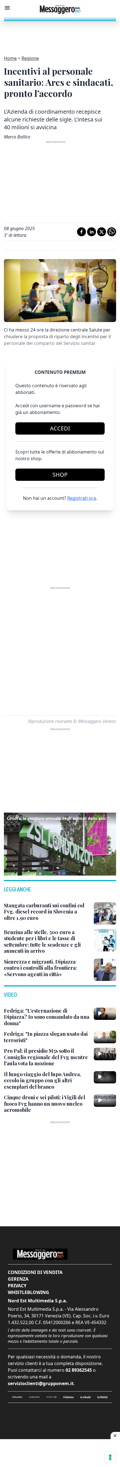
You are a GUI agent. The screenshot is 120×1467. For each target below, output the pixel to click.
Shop (60, 474)
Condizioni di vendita (35, 1272)
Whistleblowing (28, 1292)
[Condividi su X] (101, 231)
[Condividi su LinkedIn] (91, 231)
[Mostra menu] (7, 7)
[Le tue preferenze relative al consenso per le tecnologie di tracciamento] (110, 1457)
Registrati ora (81, 498)
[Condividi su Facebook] (81, 231)
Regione (30, 58)
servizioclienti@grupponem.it (41, 1383)
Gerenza (18, 1279)
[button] (60, 843)
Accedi (60, 428)
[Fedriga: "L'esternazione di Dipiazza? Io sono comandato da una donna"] (105, 1014)
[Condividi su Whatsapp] (111, 231)
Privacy (17, 1286)
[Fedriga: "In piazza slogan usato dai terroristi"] (105, 1037)
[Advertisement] (60, 35)
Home (10, 58)
